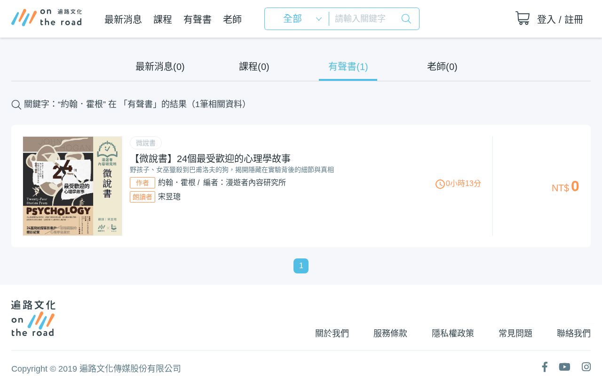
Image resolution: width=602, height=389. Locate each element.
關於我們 (332, 333)
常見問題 (515, 333)
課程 (162, 20)
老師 (232, 20)
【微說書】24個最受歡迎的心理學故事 (210, 159)
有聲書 (197, 20)
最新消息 (123, 20)
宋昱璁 (169, 197)
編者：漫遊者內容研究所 (244, 183)
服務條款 (390, 333)
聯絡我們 (574, 333)
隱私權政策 (453, 333)
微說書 (146, 143)
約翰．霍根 (177, 183)
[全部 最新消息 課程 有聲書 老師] (299, 19)
